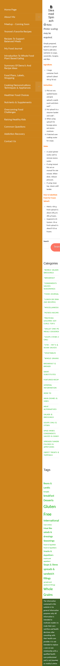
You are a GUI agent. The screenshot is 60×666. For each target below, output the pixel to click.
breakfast (49, 496)
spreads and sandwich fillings (49, 583)
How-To (47, 393)
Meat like (48, 528)
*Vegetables (50, 353)
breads (46, 492)
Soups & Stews (51, 565)
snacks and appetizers (47, 560)
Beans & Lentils (48, 485)
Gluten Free (50, 511)
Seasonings (49, 541)
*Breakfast (49, 278)
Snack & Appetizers (50, 548)
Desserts (48, 500)
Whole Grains (48, 592)
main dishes (48, 525)
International (51, 520)
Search (46, 241)
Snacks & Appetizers (48, 553)
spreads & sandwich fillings (49, 574)
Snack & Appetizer (50, 545)
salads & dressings (48, 534)
